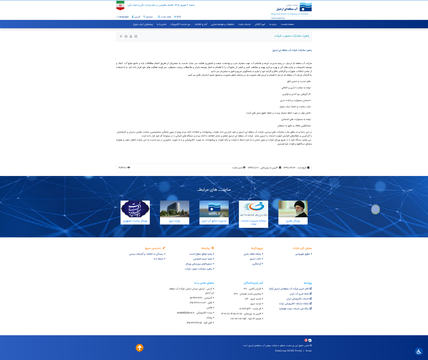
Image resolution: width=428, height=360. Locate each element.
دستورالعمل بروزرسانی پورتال (199, 264)
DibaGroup (280, 350)
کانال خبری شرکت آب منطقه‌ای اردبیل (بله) (289, 289)
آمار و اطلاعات (200, 24)
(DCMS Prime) (294, 350)
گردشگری (256, 264)
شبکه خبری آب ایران (299, 294)
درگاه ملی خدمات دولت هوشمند (294, 309)
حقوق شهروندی (302, 254)
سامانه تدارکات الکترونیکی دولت (294, 304)
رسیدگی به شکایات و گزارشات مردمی (146, 254)
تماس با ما (161, 24)
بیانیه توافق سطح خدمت (200, 254)
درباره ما (273, 24)
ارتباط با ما (158, 259)
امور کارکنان (260, 24)
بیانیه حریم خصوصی (202, 259)
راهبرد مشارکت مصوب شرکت (198, 269)
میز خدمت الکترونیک (180, 24)
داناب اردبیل (255, 259)
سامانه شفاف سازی (252, 254)
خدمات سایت (244, 24)
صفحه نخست (287, 24)
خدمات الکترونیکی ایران (297, 299)
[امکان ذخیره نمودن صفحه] (126, 36)
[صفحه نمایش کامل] (121, 36)
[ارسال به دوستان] (131, 36)
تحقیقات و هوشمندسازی (222, 24)
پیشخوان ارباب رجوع (143, 24)
